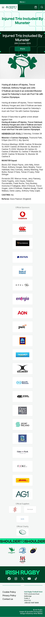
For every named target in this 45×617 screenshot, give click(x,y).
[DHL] (22, 480)
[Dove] (22, 410)
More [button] (22, 2)
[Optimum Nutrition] (22, 396)
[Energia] (22, 299)
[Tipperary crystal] (30, 509)
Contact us (8, 599)
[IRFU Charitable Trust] (22, 532)
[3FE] (14, 509)
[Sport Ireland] (22, 424)
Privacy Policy (9, 595)
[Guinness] (22, 243)
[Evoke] (22, 466)
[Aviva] (22, 257)
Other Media (37, 613)
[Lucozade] (22, 355)
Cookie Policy (9, 592)
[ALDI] (22, 341)
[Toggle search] (42, 7)
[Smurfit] (22, 382)
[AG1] (22, 494)
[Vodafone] (22, 215)
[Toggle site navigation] (3, 7)
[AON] (22, 313)
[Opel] (22, 285)
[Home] (11, 7)
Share (22, 49)
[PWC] (22, 327)
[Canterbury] (22, 229)
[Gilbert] (22, 369)
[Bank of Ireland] (22, 271)
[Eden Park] (22, 452)
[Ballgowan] (22, 438)
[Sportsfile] (22, 518)
